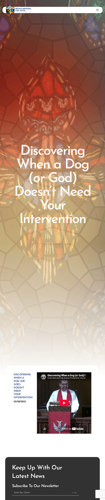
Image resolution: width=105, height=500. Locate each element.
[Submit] (74, 492)
